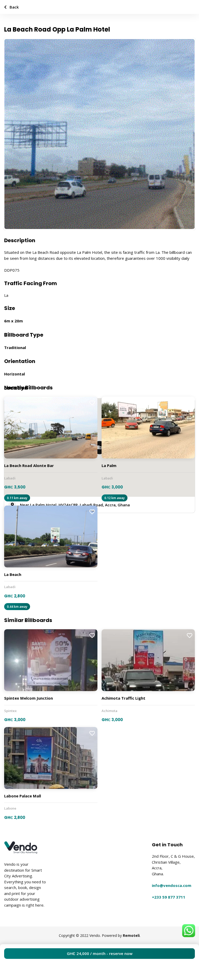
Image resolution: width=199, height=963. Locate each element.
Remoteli (131, 935)
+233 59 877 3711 (168, 897)
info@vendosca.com (171, 885)
